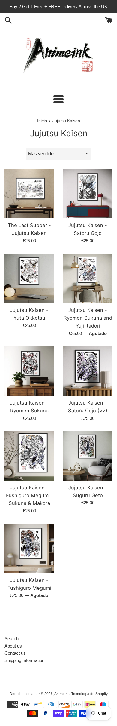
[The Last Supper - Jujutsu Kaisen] (29, 193)
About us (13, 645)
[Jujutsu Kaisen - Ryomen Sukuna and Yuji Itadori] (87, 278)
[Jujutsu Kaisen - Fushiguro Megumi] (29, 548)
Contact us (15, 653)
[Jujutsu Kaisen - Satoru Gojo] (87, 193)
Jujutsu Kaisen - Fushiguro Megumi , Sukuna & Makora (29, 495)
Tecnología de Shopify (89, 694)
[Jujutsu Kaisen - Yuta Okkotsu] (29, 278)
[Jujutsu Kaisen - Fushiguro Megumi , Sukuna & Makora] (29, 456)
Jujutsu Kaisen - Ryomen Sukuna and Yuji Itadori (88, 318)
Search (11, 638)
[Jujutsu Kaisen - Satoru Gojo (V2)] (87, 371)
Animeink (62, 694)
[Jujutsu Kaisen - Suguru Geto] (87, 456)
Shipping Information (24, 660)
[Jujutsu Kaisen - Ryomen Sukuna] (29, 371)
